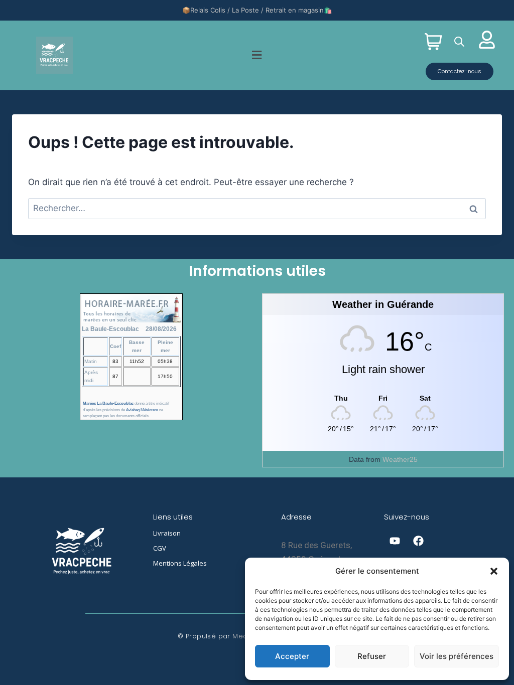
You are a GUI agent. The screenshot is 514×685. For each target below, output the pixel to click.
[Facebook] (418, 540)
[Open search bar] (459, 42)
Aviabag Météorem (142, 410)
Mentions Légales (180, 563)
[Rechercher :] (257, 208)
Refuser (371, 656)
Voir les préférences (456, 656)
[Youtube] (394, 540)
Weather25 (400, 459)
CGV (159, 548)
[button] (494, 571)
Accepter (292, 656)
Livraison (167, 533)
